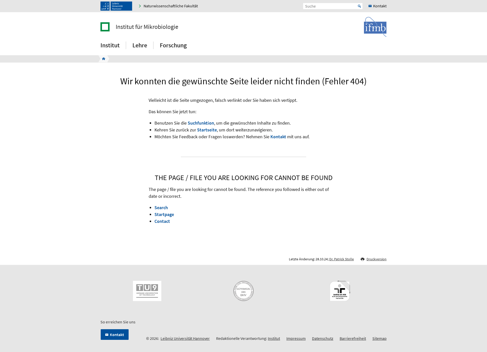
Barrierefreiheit (353, 338)
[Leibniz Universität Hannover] (116, 6)
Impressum (296, 338)
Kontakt (278, 137)
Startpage (164, 214)
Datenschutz (322, 338)
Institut (274, 338)
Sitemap (379, 338)
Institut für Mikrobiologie (147, 27)
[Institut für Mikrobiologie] (102, 58)
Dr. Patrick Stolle (341, 259)
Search (161, 207)
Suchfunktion (201, 123)
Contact (162, 221)
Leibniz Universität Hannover (185, 338)
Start (359, 6)
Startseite (207, 130)
